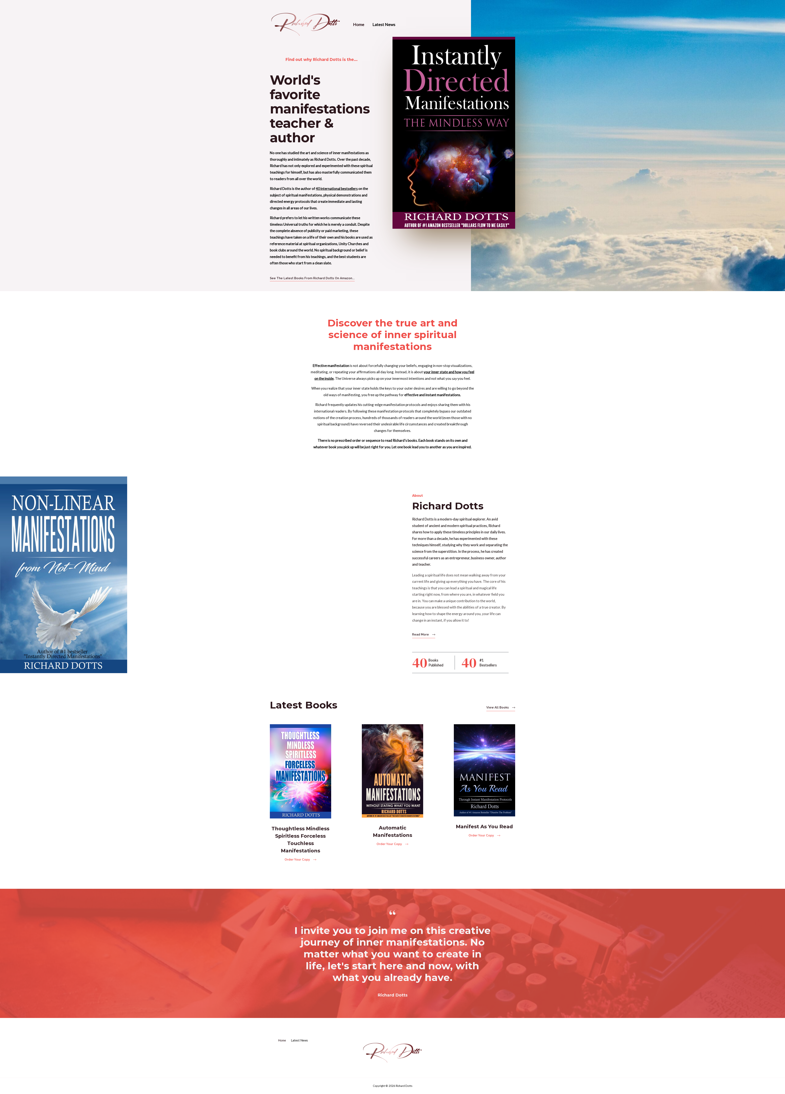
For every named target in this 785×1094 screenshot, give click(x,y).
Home (358, 24)
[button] (312, 278)
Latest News (383, 24)
